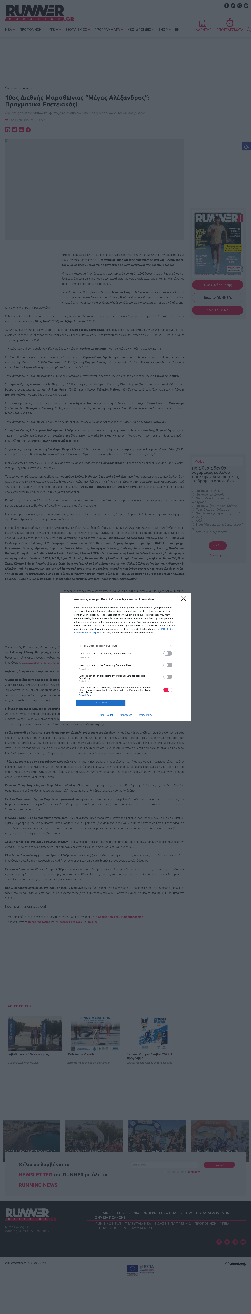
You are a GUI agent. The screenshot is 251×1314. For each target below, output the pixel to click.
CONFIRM (101, 702)
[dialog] (125, 657)
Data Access (125, 714)
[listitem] (125, 646)
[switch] (167, 653)
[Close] (184, 599)
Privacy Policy (144, 714)
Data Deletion (106, 714)
